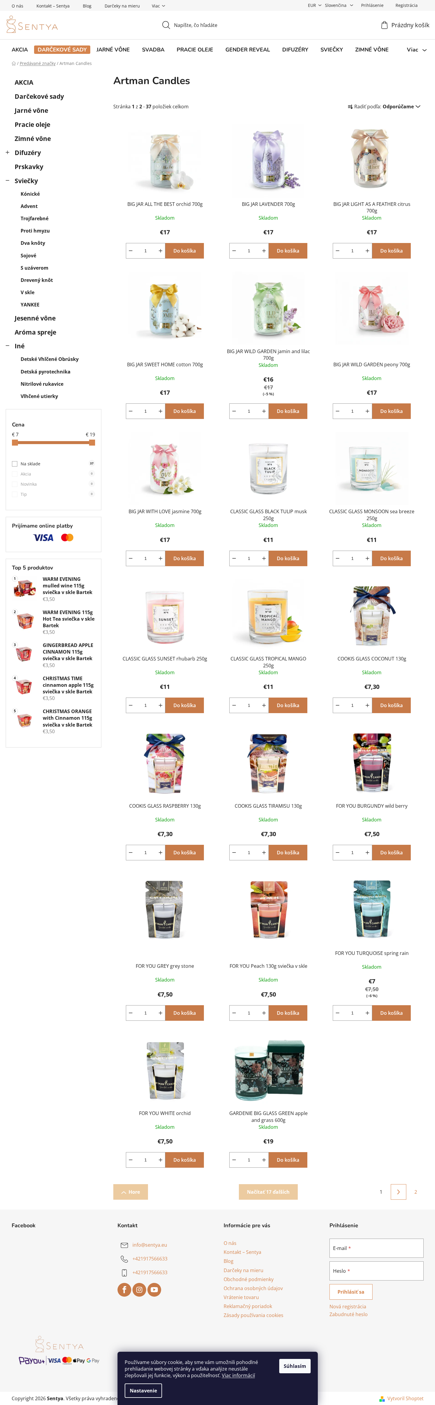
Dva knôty (33, 243)
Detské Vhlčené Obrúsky (50, 359)
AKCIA (24, 82)
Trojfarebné (34, 218)
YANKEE (30, 304)
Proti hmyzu (35, 230)
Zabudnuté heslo (348, 1314)
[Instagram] (139, 1290)
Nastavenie (143, 1390)
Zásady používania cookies (253, 1315)
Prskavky (29, 166)
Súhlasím (295, 1366)
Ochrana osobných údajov (253, 1288)
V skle (27, 292)
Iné (20, 346)
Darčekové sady (39, 96)
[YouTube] (154, 1290)
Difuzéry (28, 152)
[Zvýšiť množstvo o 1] (160, 250)
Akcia (57, 474)
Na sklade (57, 464)
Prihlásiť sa (351, 1292)
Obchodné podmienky (249, 1279)
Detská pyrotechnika (46, 371)
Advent (29, 206)
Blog (87, 6)
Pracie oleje (32, 124)
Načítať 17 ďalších (268, 1192)
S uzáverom (34, 268)
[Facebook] (124, 1290)
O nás (17, 6)
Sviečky (26, 181)
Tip (57, 494)
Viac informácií (238, 1375)
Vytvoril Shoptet (405, 1398)
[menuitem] (20, 50)
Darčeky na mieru (122, 6)
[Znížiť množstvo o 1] (130, 250)
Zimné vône (33, 138)
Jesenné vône (35, 318)
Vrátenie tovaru (241, 1297)
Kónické (30, 194)
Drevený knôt (37, 280)
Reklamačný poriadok (248, 1306)
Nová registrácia (347, 1306)
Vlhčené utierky (39, 396)
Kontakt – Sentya (53, 6)
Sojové (28, 255)
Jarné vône (31, 110)
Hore (134, 1192)
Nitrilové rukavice (42, 384)
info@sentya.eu (149, 1245)
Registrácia (407, 5)
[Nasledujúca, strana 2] (398, 1192)
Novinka (57, 484)
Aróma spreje (35, 332)
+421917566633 (149, 1258)
